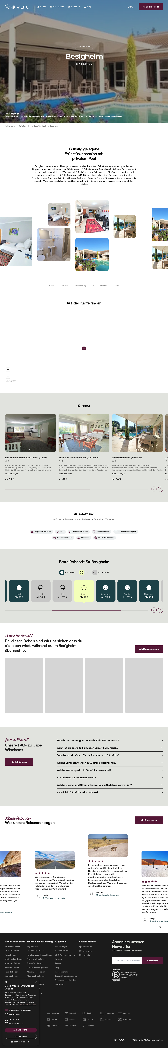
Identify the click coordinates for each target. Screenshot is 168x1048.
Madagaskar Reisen (14, 959)
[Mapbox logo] (11, 381)
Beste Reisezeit (100, 285)
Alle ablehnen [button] (21, 1036)
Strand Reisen (33, 989)
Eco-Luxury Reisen (35, 951)
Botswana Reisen (12, 946)
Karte (51, 285)
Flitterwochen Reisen (36, 959)
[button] (30, 433)
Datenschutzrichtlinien (65, 980)
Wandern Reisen (34, 993)
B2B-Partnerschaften (65, 955)
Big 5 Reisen (32, 946)
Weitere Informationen (28, 1005)
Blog (57, 967)
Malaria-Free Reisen (36, 972)
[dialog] (20, 1012)
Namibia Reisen (12, 967)
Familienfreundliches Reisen (39, 955)
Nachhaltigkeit (62, 951)
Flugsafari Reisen (35, 963)
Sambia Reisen (11, 976)
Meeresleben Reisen (36, 976)
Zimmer (64, 285)
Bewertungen (61, 946)
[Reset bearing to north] (8, 376)
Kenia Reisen (10, 955)
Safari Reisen (33, 980)
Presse (58, 963)
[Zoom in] (8, 369)
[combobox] (6, 982)
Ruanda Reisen (11, 972)
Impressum (60, 984)
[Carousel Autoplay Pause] (160, 927)
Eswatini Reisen (12, 951)
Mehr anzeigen (11, 473)
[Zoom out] (8, 373)
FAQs (116, 285)
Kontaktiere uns (62, 972)
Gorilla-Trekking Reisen (37, 967)
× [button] (36, 982)
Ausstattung (80, 285)
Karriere (58, 959)
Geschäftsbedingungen (66, 976)
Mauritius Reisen (12, 963)
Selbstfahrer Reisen (36, 984)
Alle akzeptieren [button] (21, 1030)
